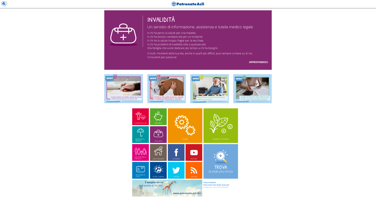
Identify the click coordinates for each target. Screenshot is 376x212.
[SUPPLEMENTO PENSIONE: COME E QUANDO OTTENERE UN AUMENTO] (209, 88)
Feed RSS (194, 177)
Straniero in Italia (140, 176)
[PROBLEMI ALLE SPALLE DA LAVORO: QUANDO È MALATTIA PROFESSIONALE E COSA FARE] (166, 88)
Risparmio (158, 123)
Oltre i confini (158, 177)
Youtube (194, 159)
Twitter (176, 177)
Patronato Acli (4, 4)
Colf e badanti (158, 159)
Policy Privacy (209, 183)
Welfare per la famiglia (140, 158)
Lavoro (185, 139)
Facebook (176, 159)
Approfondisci (258, 62)
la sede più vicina (221, 168)
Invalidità (158, 141)
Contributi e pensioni (221, 139)
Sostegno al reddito (140, 140)
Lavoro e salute (140, 123)
